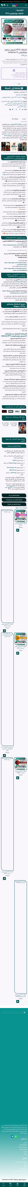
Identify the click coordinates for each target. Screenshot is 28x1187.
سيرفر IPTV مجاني (22, 107)
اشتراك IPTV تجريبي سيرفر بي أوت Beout (7, 872)
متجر (10, 487)
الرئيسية (20, 10)
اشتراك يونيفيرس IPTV (14, 13)
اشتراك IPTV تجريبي (16, 97)
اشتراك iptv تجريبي (22, 103)
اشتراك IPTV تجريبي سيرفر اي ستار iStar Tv (20, 647)
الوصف (24, 119)
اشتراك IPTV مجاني (12, 103)
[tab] (24, 119)
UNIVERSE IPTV (18, 101)
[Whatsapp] (15, 1136)
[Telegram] (12, 1136)
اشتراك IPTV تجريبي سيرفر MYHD (20, 524)
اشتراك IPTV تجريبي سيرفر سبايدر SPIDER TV (20, 772)
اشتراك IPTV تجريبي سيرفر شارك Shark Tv (7, 625)
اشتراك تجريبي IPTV (22, 105)
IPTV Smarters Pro (12, 467)
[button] (3, 428)
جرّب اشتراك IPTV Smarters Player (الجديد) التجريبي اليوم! (7, 748)
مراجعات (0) (15, 119)
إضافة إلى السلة (13, 88)
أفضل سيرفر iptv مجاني (7, 101)
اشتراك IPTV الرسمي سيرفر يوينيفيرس (14, 292)
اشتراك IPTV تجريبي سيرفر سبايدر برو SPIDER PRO (20, 995)
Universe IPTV (19, 95)
